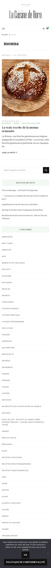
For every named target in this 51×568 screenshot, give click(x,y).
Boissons (6, 276)
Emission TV (8, 354)
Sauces (5, 490)
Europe (5, 374)
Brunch (6, 296)
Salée (4, 484)
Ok (25, 555)
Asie (4, 256)
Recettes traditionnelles (15, 471)
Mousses (6, 413)
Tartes (5, 516)
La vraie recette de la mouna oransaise (20, 129)
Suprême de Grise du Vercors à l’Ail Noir (20, 204)
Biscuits (6, 269)
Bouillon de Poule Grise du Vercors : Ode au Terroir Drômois (24, 217)
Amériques (7, 237)
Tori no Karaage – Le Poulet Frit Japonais (20, 190)
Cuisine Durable (10, 309)
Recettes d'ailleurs (31, 123)
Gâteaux (6, 380)
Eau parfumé (8, 348)
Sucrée (5, 510)
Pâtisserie (7, 444)
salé (4, 477)
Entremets (7, 367)
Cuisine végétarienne (13, 322)
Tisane (5, 529)
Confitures (8, 302)
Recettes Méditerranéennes (16, 464)
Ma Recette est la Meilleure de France (21, 406)
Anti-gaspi (7, 243)
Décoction (7, 328)
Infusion (6, 400)
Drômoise (7, 341)
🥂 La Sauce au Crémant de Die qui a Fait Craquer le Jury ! (25, 197)
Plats (4, 451)
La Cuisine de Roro (25, 15)
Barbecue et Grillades (13, 263)
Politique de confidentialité (25, 562)
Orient (16, 123)
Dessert (6, 335)
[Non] (48, 553)
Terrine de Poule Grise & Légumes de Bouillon (22, 210)
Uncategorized (10, 536)
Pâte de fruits (9, 438)
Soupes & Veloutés (11, 503)
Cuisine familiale (11, 315)
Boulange (6, 123)
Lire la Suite (8, 153)
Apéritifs (6, 250)
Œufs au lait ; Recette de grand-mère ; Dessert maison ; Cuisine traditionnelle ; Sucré (23, 422)
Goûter (5, 393)
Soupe (5, 497)
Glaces (5, 387)
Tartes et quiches (11, 523)
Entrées (6, 361)
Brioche (6, 289)
